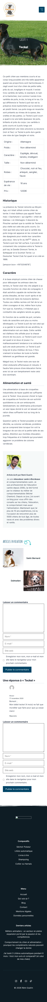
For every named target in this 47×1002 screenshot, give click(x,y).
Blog (23, 903)
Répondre (13, 716)
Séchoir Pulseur (24, 847)
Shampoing (23, 859)
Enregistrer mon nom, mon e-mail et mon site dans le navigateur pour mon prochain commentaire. (25, 659)
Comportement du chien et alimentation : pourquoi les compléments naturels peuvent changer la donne (23, 945)
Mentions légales (23, 911)
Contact (23, 907)
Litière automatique (23, 851)
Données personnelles (23, 915)
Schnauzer (7, 253)
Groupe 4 (24, 39)
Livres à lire (23, 855)
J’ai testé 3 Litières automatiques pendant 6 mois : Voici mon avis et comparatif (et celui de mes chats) (23, 956)
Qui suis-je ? (23, 898)
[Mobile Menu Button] (42, 10)
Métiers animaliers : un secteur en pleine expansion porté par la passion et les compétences (23, 934)
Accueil (23, 894)
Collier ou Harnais (23, 864)
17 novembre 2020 (16, 698)
